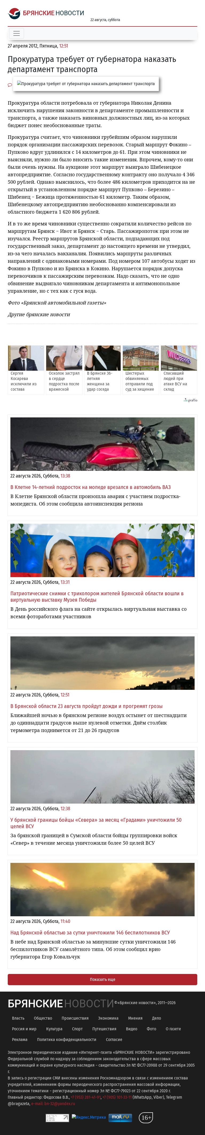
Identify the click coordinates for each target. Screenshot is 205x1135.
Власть (18, 1018)
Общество (43, 1018)
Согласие (114, 1039)
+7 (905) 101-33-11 (117, 1097)
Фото (151, 1028)
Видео (131, 1028)
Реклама (19, 1039)
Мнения (135, 1018)
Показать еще (102, 979)
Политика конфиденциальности (66, 1039)
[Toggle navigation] (16, 33)
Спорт (77, 1028)
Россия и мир (24, 1028)
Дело (156, 1018)
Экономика (108, 1018)
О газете (173, 1028)
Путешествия (104, 1028)
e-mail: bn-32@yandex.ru (53, 1103)
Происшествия (75, 1018)
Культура (54, 1028)
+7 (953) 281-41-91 (86, 1097)
